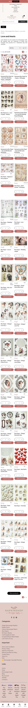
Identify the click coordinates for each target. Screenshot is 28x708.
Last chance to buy (7, 638)
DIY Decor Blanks (7, 633)
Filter (3, 27)
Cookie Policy (6, 654)
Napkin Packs (6, 627)
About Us (4, 656)
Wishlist (4, 677)
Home (2, 31)
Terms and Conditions (8, 647)
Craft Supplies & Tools (8, 635)
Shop (3, 670)
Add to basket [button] (7, 85)
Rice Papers (5, 631)
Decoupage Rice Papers (12, 31)
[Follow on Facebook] (11, 617)
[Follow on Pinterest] (16, 617)
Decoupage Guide (7, 672)
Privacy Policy (6, 648)
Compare (4, 679)
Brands (15, 10)
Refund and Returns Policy (9, 652)
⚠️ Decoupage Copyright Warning (12, 660)
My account (5, 676)
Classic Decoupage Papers (9, 629)
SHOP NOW (15, 1)
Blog (15, 5)
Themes (16, 8)
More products (14, 593)
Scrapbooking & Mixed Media (10, 637)
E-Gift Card (15, 11)
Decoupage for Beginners (15, 4)
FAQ (3, 658)
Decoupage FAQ (15, 7)
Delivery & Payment (7, 650)
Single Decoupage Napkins (9, 625)
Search (23, 21)
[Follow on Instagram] (13, 617)
